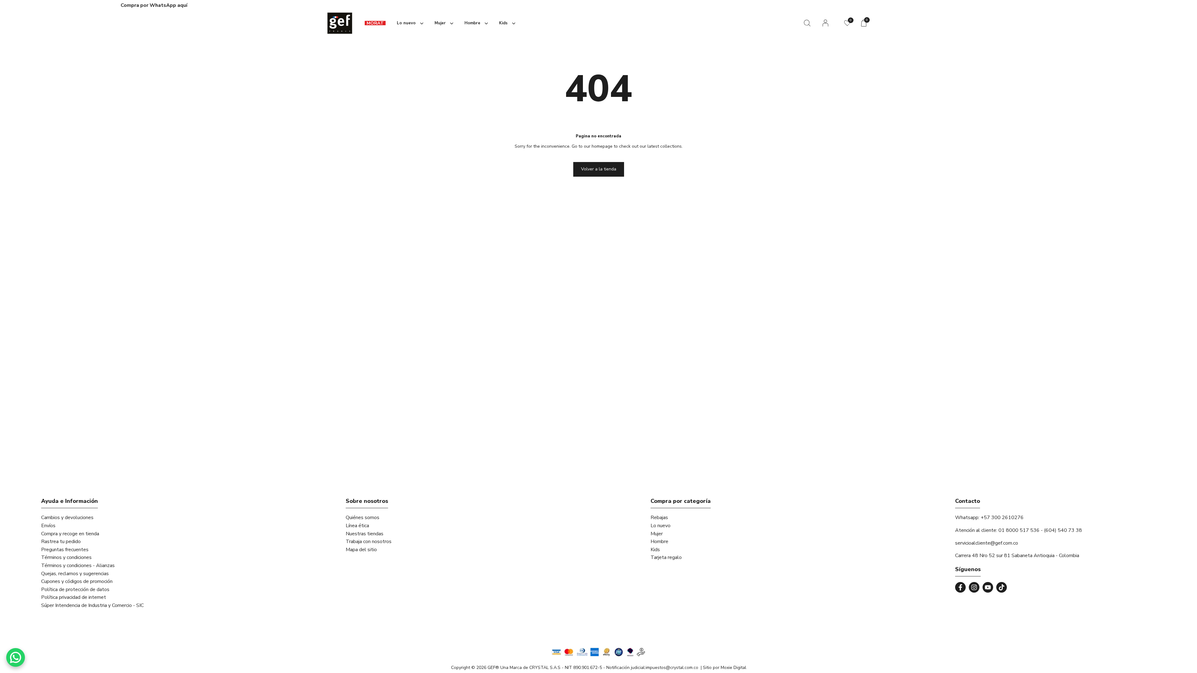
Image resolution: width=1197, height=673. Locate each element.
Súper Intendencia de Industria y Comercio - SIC (92, 605)
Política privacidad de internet (73, 597)
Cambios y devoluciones (67, 517)
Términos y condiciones (66, 557)
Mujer (657, 533)
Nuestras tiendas (364, 533)
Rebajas (659, 517)
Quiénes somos (362, 517)
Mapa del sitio (361, 549)
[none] (408, 23)
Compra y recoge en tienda (70, 533)
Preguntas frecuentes (65, 549)
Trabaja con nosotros (369, 541)
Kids (655, 549)
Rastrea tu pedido (61, 541)
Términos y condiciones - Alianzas (78, 565)
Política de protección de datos (75, 589)
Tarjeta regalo (666, 557)
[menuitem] (375, 23)
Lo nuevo (661, 525)
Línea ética (357, 525)
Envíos (48, 525)
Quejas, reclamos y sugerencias (75, 573)
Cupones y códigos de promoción (77, 581)
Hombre (659, 541)
